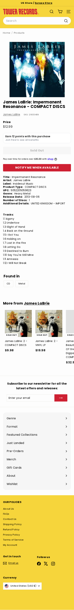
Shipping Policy (12, 524)
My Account (10, 545)
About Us (8, 509)
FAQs (6, 514)
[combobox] (37, 21)
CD (8, 283)
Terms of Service (13, 539)
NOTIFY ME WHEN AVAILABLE (37, 167)
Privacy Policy (11, 534)
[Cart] (60, 11)
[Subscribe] (60, 398)
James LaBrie (11, 114)
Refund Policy (11, 529)
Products (19, 32)
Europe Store (43, 3)
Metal (21, 283)
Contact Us (10, 519)
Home (6, 32)
